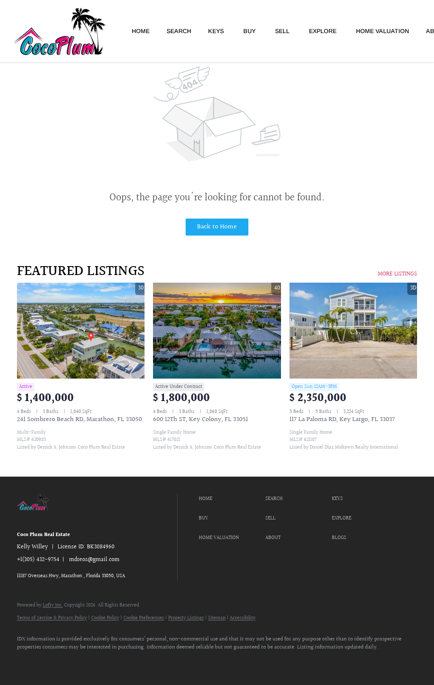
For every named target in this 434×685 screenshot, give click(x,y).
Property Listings (186, 618)
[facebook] (27, 662)
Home (141, 31)
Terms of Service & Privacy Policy (52, 618)
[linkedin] (52, 662)
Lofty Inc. (53, 605)
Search (179, 31)
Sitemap (216, 618)
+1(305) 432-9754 (38, 559)
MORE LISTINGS (397, 274)
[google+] (101, 662)
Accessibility (243, 618)
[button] (230, 499)
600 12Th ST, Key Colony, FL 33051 (200, 419)
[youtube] (76, 662)
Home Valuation (382, 31)
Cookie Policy (105, 618)
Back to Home (217, 227)
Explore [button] (323, 31)
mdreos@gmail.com (94, 559)
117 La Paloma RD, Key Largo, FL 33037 (342, 419)
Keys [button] (216, 31)
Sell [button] (282, 31)
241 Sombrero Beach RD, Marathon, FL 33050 (79, 419)
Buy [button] (249, 31)
